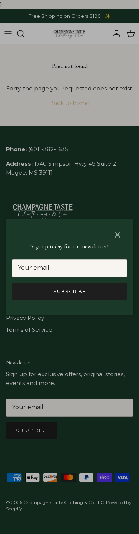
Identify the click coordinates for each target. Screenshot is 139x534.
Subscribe (69, 291)
